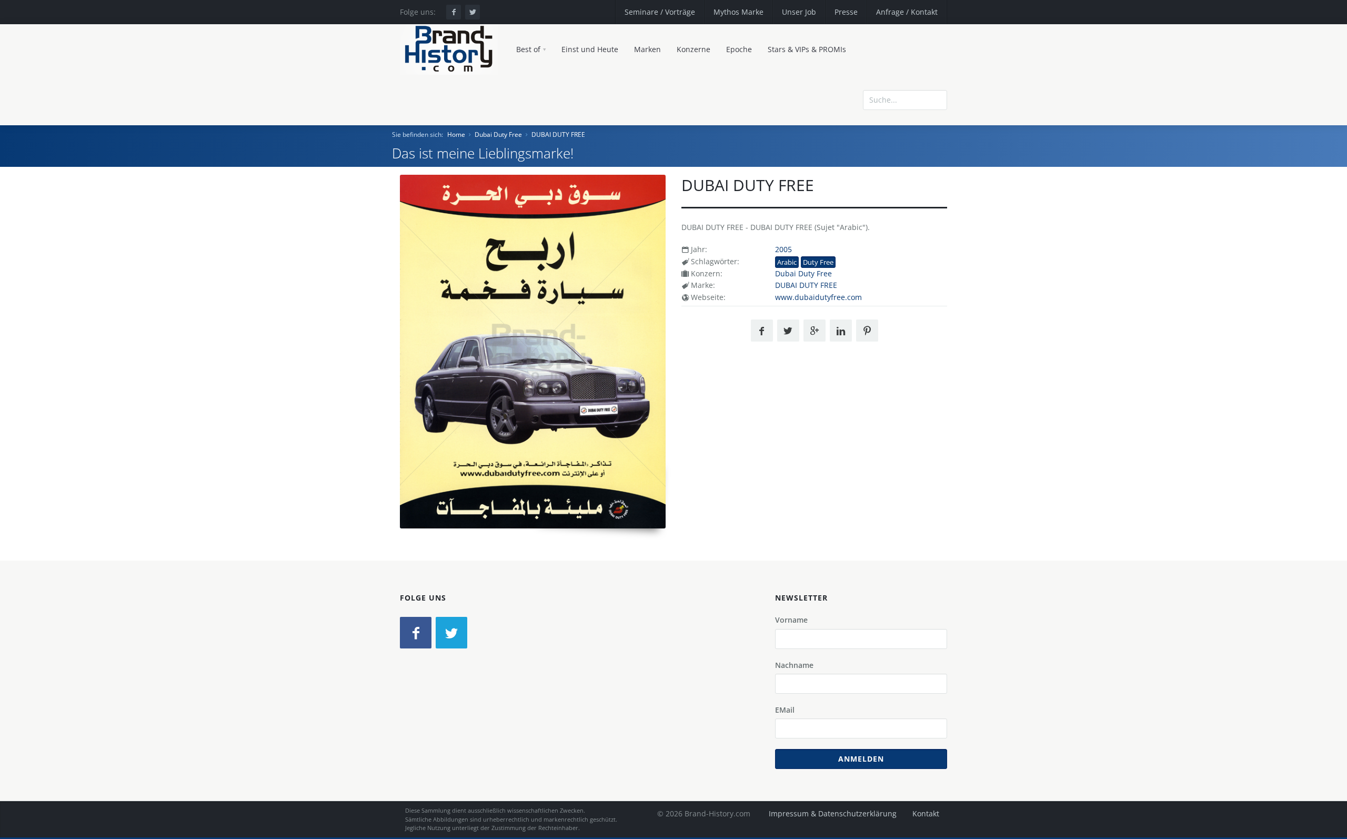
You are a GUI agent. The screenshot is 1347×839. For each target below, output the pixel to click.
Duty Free (818, 262)
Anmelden (861, 759)
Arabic (787, 262)
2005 (783, 249)
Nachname (794, 665)
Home (456, 134)
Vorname (791, 620)
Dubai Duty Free (498, 134)
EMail (785, 710)
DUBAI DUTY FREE (558, 134)
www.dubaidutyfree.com (818, 297)
